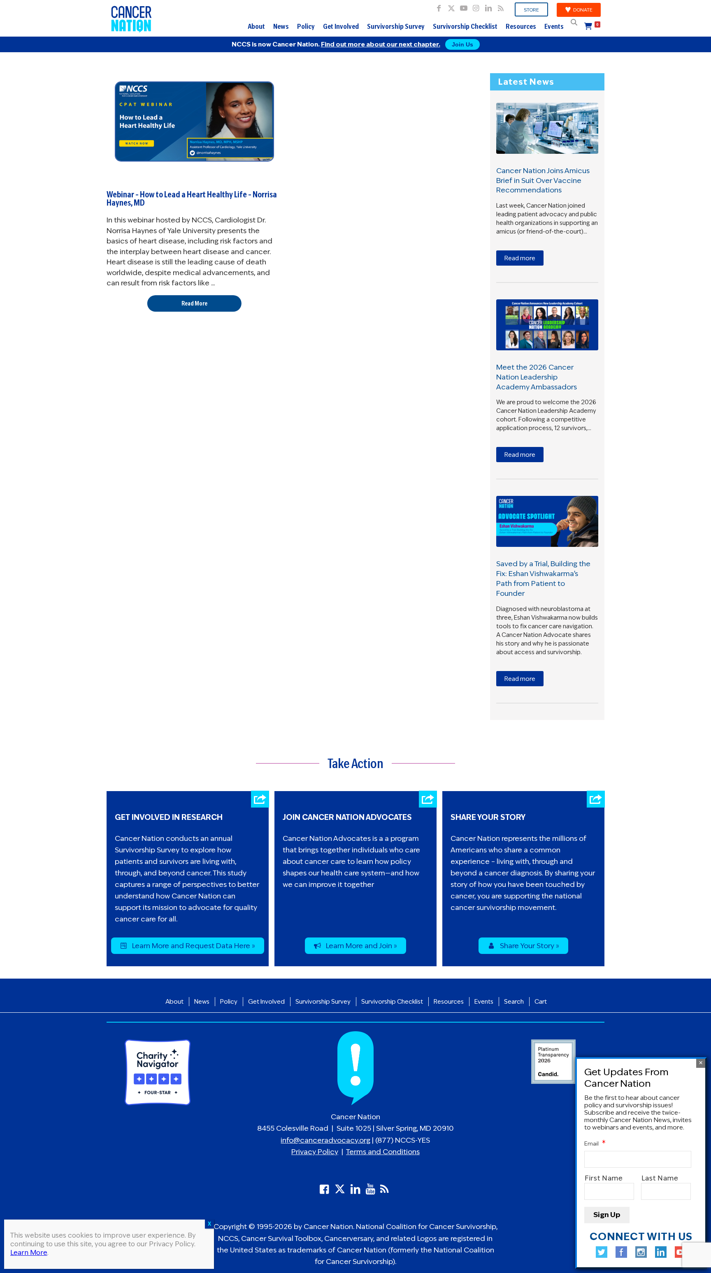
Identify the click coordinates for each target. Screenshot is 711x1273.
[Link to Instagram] (476, 6)
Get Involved (341, 26)
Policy (306, 26)
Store (531, 10)
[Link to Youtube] (463, 6)
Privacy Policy (314, 1151)
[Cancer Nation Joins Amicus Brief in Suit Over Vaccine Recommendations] (547, 128)
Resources (521, 26)
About (256, 26)
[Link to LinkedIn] (488, 6)
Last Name (659, 1178)
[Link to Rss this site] (501, 6)
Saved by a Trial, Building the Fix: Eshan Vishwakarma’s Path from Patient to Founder (543, 578)
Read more (519, 258)
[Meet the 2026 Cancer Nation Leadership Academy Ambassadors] (547, 324)
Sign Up (606, 1215)
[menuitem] (532, 10)
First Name (604, 1178)
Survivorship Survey (396, 26)
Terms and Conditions (383, 1151)
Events (554, 26)
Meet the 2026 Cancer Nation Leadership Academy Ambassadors (536, 377)
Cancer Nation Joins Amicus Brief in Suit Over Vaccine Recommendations (543, 180)
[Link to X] (451, 6)
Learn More (28, 1252)
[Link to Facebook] (439, 6)
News (281, 26)
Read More (194, 303)
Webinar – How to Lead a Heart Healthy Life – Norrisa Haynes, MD (192, 198)
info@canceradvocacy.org (325, 1140)
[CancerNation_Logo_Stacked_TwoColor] (131, 18)
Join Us (462, 44)
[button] (574, 22)
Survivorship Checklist (465, 26)
